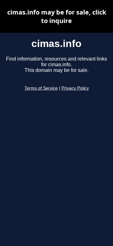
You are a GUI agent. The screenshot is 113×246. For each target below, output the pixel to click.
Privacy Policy (75, 88)
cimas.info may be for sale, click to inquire (56, 16)
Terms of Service (41, 88)
